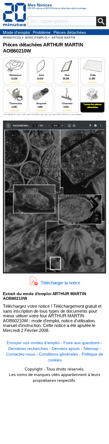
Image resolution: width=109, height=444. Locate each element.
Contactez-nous (20, 354)
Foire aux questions (81, 342)
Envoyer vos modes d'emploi (33, 342)
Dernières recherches (28, 348)
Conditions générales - (60, 354)
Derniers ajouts (66, 348)
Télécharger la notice (60, 282)
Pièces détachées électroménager (69, 32)
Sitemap (91, 348)
